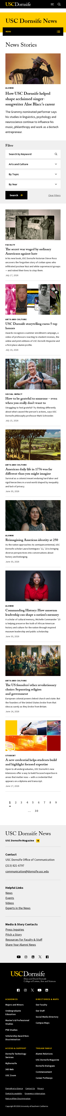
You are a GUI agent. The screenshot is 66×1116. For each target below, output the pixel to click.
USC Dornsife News (31, 22)
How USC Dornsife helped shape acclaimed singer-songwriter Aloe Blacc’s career (30, 99)
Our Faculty (41, 1004)
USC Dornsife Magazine (20, 840)
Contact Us (30, 1088)
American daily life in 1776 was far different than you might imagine (28, 472)
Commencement (44, 1071)
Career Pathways (44, 1078)
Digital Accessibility (13, 1093)
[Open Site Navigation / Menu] (52, 4)
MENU (8, 31)
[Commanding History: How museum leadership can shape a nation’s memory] (32, 586)
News (9, 893)
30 (36, 811)
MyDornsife (11, 1063)
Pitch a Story (13, 934)
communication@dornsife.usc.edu (27, 871)
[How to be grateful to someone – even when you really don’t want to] (32, 374)
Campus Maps (42, 1022)
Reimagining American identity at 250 (31, 540)
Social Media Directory (47, 1016)
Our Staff (40, 1010)
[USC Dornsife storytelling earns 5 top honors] (32, 299)
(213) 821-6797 (14, 865)
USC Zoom (10, 1075)
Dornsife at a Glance (14, 1088)
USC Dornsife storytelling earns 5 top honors (31, 326)
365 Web (9, 1069)
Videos (9, 903)
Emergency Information (35, 1093)
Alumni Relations (44, 1053)
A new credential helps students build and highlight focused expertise (31, 763)
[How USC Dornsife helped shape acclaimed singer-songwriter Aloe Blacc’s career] (32, 68)
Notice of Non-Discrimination (17, 1098)
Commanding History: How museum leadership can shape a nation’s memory (32, 613)
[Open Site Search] (59, 4)
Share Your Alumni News (20, 945)
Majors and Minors (14, 1004)
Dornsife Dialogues (45, 1065)
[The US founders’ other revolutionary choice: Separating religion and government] (32, 660)
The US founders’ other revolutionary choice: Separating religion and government (30, 690)
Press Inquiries (14, 929)
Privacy (40, 1088)
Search (14, 195)
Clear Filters (54, 195)
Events (9, 898)
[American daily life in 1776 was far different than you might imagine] (32, 444)
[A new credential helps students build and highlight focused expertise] (32, 735)
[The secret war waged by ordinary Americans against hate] (32, 224)
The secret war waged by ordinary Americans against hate (28, 252)
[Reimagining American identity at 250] (32, 515)
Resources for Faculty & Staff (23, 940)
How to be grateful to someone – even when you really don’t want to (31, 401)
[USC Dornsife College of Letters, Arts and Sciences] (18, 5)
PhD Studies (11, 1030)
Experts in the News (17, 908)
